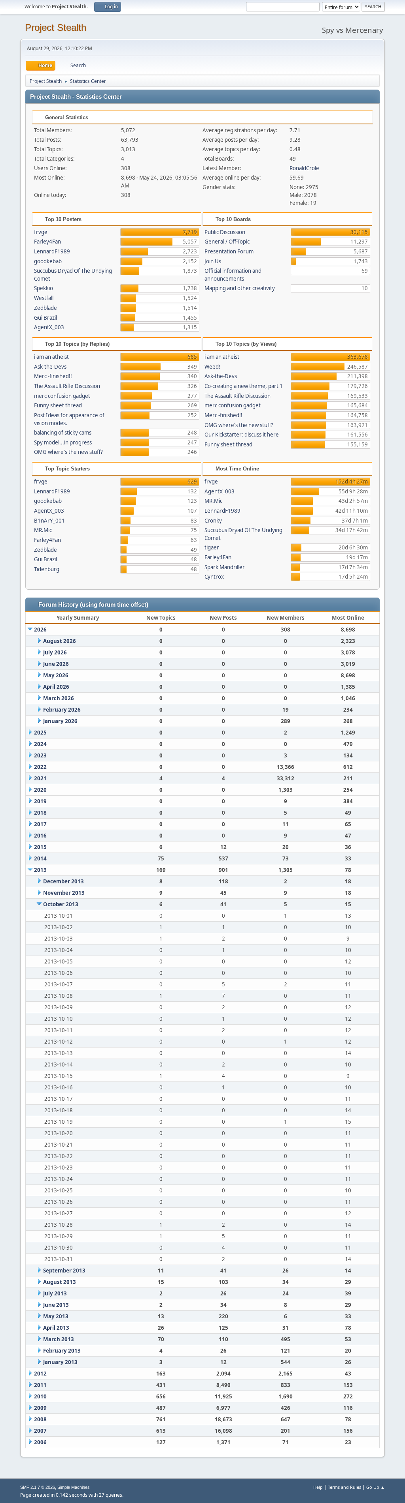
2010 (40, 1396)
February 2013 (62, 1350)
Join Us (212, 261)
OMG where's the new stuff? (68, 451)
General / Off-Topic (227, 241)
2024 (40, 744)
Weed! (212, 366)
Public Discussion (224, 232)
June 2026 (56, 663)
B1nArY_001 (49, 520)
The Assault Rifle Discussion (67, 386)
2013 (40, 869)
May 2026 (55, 675)
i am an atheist (51, 356)
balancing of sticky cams (62, 432)
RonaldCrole (304, 168)
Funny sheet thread (58, 405)
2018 (40, 812)
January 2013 (60, 1362)
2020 (40, 789)
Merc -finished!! (53, 376)
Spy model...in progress (63, 442)
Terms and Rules (344, 1487)
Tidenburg (46, 569)
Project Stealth (55, 27)
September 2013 (64, 1270)
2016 (40, 835)
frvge (40, 232)
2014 (40, 858)
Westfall (43, 298)
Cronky (213, 520)
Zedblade (45, 307)
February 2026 (62, 709)
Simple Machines (73, 1487)
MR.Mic (43, 530)
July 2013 (55, 1293)
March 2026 (58, 698)
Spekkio (43, 288)
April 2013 (56, 1327)
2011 (40, 1385)
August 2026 (59, 641)
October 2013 (60, 904)
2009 (40, 1407)
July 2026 (55, 652)
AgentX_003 (49, 327)
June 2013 (56, 1304)
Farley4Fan (47, 241)
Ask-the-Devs (50, 366)
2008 (40, 1419)
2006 (40, 1442)
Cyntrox (214, 576)
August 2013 (59, 1282)
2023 (40, 755)
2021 (40, 778)
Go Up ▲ (375, 1487)
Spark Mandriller (224, 567)
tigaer (211, 547)
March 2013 (58, 1339)
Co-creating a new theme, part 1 (243, 386)
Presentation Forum (229, 251)
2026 (40, 629)
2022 (40, 766)
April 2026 (56, 686)
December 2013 (63, 881)
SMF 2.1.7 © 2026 (37, 1487)
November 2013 (64, 892)
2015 (40, 847)
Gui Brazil (45, 317)
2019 (40, 801)
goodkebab (48, 261)
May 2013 (55, 1316)
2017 (40, 824)
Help (318, 1487)
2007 (40, 1430)
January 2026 (60, 721)
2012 (40, 1373)
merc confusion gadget (62, 395)
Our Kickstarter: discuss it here (241, 434)
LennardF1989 (52, 251)
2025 (40, 732)
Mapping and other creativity (239, 288)
